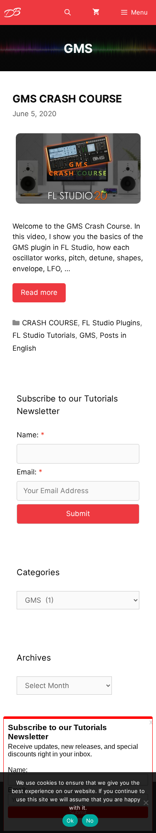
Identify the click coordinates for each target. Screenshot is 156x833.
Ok (70, 820)
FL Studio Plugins (111, 323)
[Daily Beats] (14, 12)
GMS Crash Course (67, 98)
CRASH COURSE (50, 323)
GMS (87, 335)
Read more (39, 292)
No (90, 820)
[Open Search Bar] (67, 12)
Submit (78, 513)
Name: (28, 435)
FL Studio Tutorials (43, 335)
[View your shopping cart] (96, 12)
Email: (27, 472)
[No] (145, 802)
